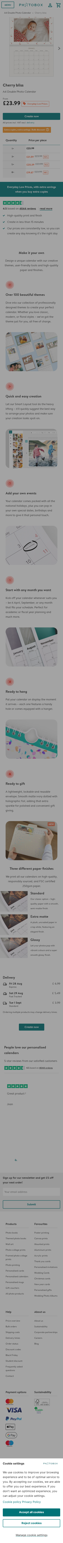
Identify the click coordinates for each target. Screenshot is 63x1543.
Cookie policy (12, 1502)
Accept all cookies (31, 1512)
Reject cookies (32, 1523)
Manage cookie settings (31, 1535)
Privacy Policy (31, 1502)
